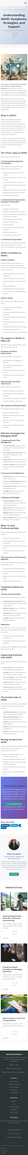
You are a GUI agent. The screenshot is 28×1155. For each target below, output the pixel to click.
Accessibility (3, 1153)
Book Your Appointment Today (14, 804)
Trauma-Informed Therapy (14, 1084)
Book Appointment (14, 1127)
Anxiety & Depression (14, 1087)
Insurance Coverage (14, 1107)
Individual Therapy (14, 1081)
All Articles (14, 1101)
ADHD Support (14, 1090)
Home (4, 10)
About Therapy (14, 1093)
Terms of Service (14, 1112)
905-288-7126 (14, 1065)
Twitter (15, 825)
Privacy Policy (14, 1109)
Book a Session (14, 874)
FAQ (14, 1104)
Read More (5, 938)
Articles (10, 10)
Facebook (5, 825)
